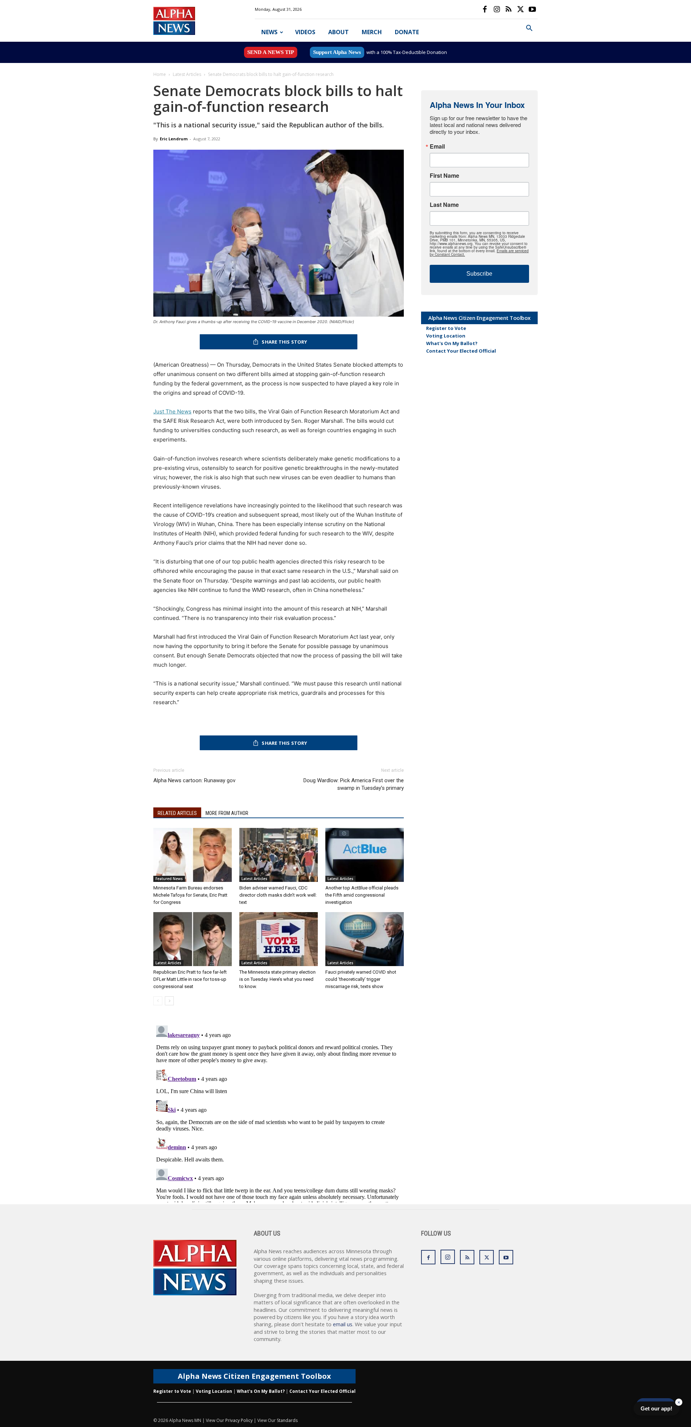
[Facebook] (484, 9)
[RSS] (508, 9)
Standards (287, 1420)
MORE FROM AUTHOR (227, 813)
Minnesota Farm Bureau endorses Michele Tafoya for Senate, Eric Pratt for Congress (190, 895)
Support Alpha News (337, 52)
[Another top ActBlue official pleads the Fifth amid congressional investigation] (364, 855)
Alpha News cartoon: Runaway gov (194, 780)
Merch (372, 32)
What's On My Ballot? (452, 343)
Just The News (172, 411)
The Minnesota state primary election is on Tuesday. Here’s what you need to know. (277, 979)
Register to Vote (446, 328)
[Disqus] (278, 1112)
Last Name (444, 205)
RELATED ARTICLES (177, 813)
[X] (520, 9)
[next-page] (169, 1000)
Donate (407, 32)
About (338, 32)
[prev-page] (157, 1000)
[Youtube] (532, 9)
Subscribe (479, 274)
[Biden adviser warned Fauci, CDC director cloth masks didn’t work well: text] (278, 855)
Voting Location (445, 335)
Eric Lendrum (174, 138)
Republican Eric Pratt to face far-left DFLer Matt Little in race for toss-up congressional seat (190, 979)
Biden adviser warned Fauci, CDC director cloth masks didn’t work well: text (278, 895)
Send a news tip (270, 52)
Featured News (169, 878)
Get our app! (656, 1408)
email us (342, 1324)
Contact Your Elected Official (461, 351)
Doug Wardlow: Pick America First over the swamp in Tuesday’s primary (353, 784)
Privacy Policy (239, 1420)
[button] (529, 29)
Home (159, 74)
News (269, 32)
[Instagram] (496, 9)
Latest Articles (187, 74)
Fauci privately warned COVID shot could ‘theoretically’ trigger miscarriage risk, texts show (360, 979)
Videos (305, 32)
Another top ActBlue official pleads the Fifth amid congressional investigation (361, 895)
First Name (444, 175)
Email (437, 146)
